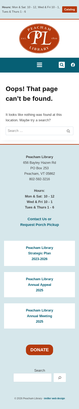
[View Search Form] (62, 65)
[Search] (60, 377)
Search (39, 370)
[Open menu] (39, 65)
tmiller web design (54, 398)
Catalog (69, 9)
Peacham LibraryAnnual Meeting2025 (39, 315)
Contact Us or (39, 219)
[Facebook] (73, 65)
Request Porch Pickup (39, 225)
